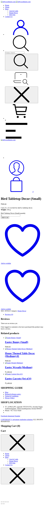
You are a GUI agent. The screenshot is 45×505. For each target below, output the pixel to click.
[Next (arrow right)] (4, 503)
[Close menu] (21, 95)
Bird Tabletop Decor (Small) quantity (13, 213)
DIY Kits (12, 15)
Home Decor (13, 13)
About (7, 7)
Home (7, 5)
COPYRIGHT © (7, 419)
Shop (6, 9)
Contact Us (8, 16)
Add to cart (5, 217)
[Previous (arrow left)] (2, 503)
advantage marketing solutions (23, 419)
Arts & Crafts (13, 11)
